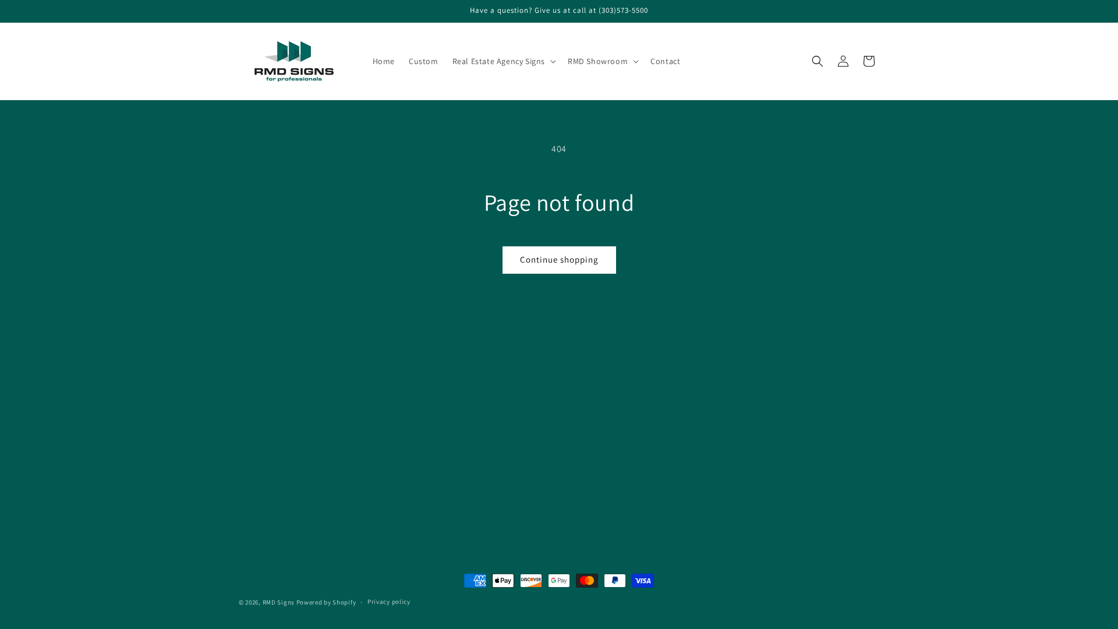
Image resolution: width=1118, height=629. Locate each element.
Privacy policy (389, 602)
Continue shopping (559, 259)
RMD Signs (279, 602)
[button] (503, 61)
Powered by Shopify (326, 602)
